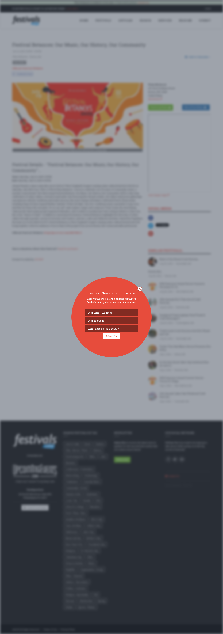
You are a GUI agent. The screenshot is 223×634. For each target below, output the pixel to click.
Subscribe (111, 336)
